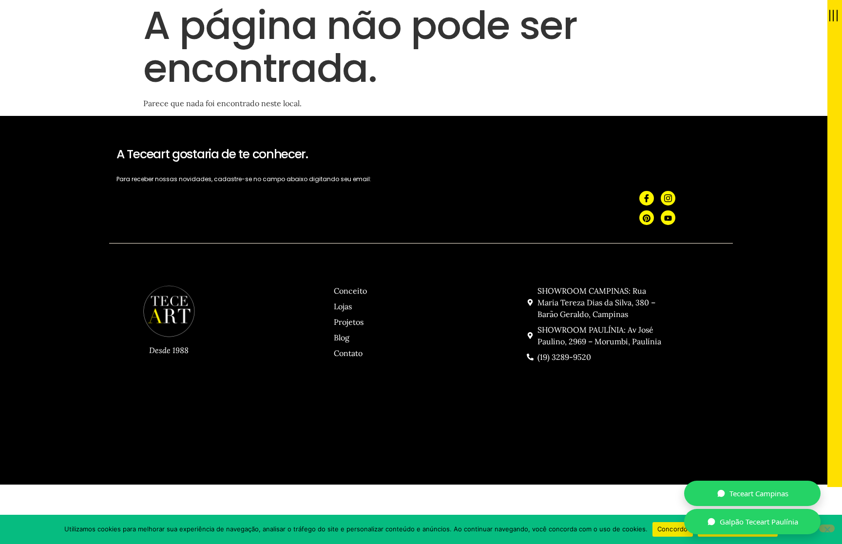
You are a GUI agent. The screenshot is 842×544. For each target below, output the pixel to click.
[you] (668, 217)
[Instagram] (668, 198)
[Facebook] (646, 198)
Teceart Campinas (758, 493)
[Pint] (646, 217)
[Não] (827, 528)
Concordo (672, 529)
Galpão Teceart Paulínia (759, 521)
